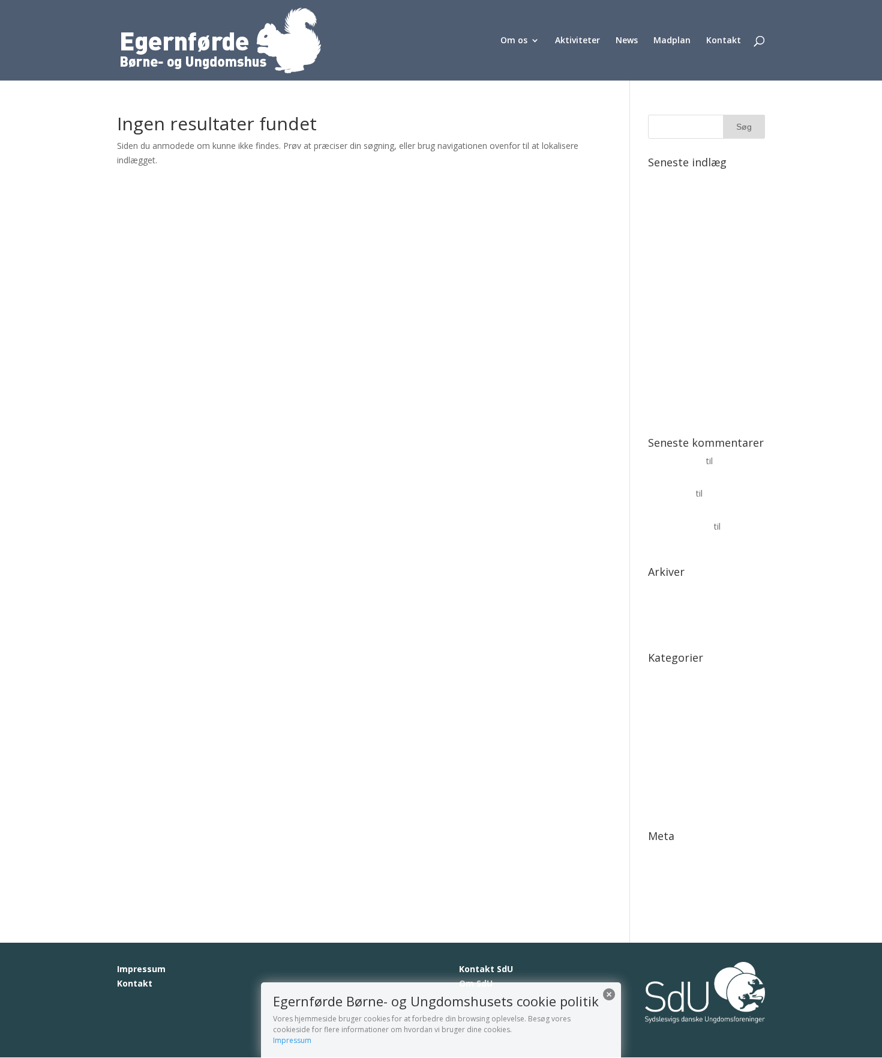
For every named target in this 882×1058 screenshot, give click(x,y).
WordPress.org (677, 910)
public (659, 749)
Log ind (662, 854)
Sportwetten (672, 768)
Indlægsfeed (672, 872)
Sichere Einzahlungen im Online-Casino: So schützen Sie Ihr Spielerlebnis (701, 289)
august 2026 (672, 590)
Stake (659, 787)
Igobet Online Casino (688, 694)
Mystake (664, 731)
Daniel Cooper (676, 461)
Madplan (672, 41)
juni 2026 (665, 626)
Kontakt (723, 41)
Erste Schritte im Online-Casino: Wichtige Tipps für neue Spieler (698, 397)
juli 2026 (664, 608)
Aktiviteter (577, 41)
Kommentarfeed (680, 891)
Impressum (141, 969)
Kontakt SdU (486, 969)
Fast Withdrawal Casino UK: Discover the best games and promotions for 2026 (705, 195)
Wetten (662, 805)
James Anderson (680, 526)
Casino (661, 676)
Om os (513, 41)
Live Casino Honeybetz (692, 713)
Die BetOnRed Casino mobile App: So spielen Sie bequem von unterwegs (704, 242)
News (627, 41)
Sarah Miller (671, 493)
